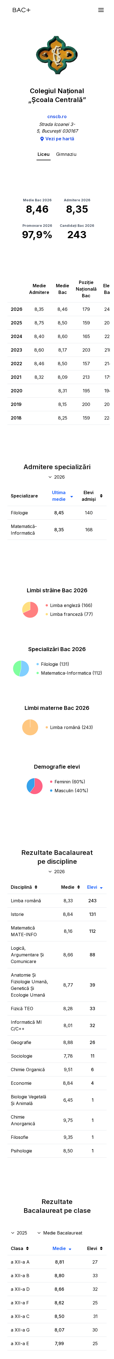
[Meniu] (101, 10)
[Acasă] (21, 10)
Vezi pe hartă (59, 138)
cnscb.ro (57, 116)
